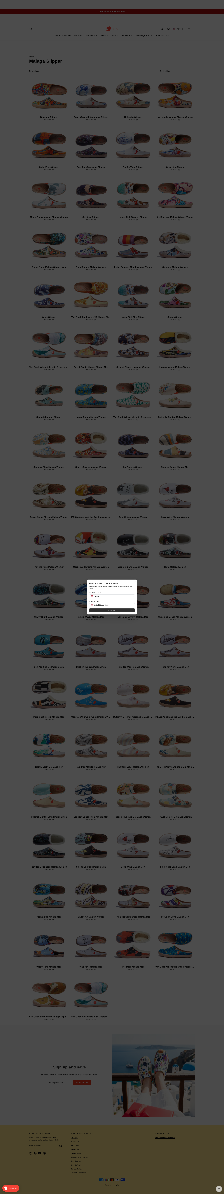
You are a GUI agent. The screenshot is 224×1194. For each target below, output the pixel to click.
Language (95, 592)
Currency (95, 601)
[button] (112, 596)
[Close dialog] (135, 581)
